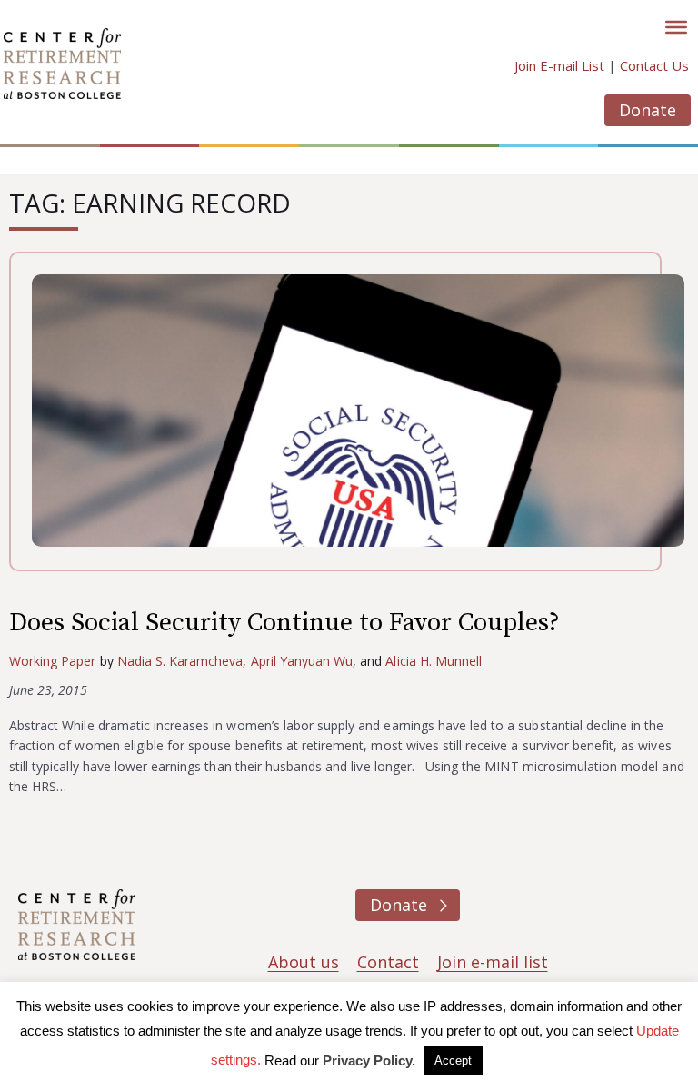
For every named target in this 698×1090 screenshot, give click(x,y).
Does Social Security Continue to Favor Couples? (284, 623)
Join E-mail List (559, 65)
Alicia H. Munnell (433, 660)
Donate (647, 110)
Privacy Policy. (369, 1060)
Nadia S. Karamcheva (180, 660)
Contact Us (654, 65)
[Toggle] (676, 27)
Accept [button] (453, 1060)
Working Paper (52, 660)
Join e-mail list (492, 962)
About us (303, 962)
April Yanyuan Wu (302, 660)
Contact (388, 962)
